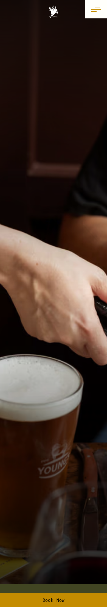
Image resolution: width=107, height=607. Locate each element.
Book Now (54, 600)
